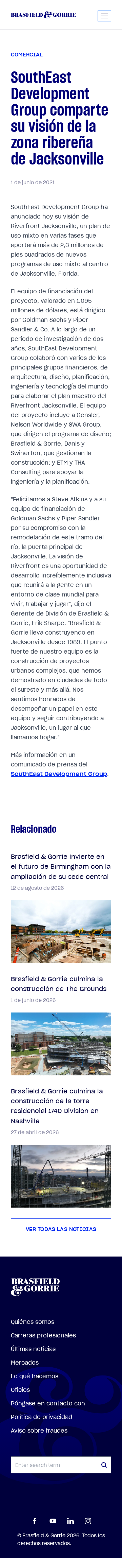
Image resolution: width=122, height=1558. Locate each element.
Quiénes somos (32, 1321)
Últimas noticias (33, 1349)
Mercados (25, 1362)
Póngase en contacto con (48, 1403)
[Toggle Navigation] (104, 16)
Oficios (20, 1389)
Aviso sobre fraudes (39, 1430)
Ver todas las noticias (61, 1229)
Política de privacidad (41, 1417)
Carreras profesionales (43, 1335)
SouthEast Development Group (59, 774)
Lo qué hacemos (34, 1376)
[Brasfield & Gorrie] (43, 14)
